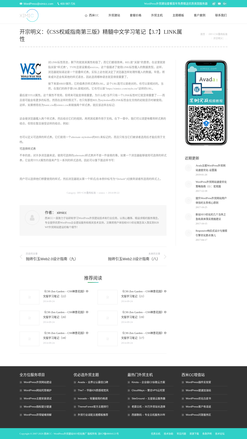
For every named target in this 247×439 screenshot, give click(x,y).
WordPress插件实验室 (198, 382)
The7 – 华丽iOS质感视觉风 (93, 390)
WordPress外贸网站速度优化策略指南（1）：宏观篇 (211, 184)
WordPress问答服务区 (198, 414)
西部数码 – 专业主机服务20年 (148, 414)
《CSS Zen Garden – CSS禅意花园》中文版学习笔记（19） (144, 315)
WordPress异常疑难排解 (38, 414)
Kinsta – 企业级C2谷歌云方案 (148, 382)
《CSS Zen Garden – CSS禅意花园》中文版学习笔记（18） (65, 335)
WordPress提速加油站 (198, 390)
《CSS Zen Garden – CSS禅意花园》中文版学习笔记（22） (65, 294)
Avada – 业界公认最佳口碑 (93, 382)
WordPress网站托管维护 (38, 390)
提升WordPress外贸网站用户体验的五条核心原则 (211, 200)
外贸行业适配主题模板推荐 (93, 414)
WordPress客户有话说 (198, 406)
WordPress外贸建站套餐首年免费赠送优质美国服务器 (176, 3)
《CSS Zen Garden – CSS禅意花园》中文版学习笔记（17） (144, 335)
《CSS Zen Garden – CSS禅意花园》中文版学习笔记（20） (65, 315)
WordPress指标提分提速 (38, 406)
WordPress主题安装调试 (38, 398)
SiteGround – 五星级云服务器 (148, 398)
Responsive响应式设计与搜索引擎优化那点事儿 (211, 233)
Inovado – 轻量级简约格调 (93, 398)
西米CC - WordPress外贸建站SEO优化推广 (65, 433)
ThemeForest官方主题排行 (93, 406)
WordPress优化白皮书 (198, 398)
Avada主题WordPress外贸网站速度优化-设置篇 (210, 168)
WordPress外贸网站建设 (38, 382)
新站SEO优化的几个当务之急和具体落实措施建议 (211, 216)
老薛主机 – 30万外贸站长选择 (148, 406)
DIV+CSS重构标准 (218, 34)
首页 (202, 34)
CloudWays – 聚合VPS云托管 (148, 390)
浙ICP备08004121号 (108, 433)
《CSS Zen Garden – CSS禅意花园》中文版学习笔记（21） (144, 294)
